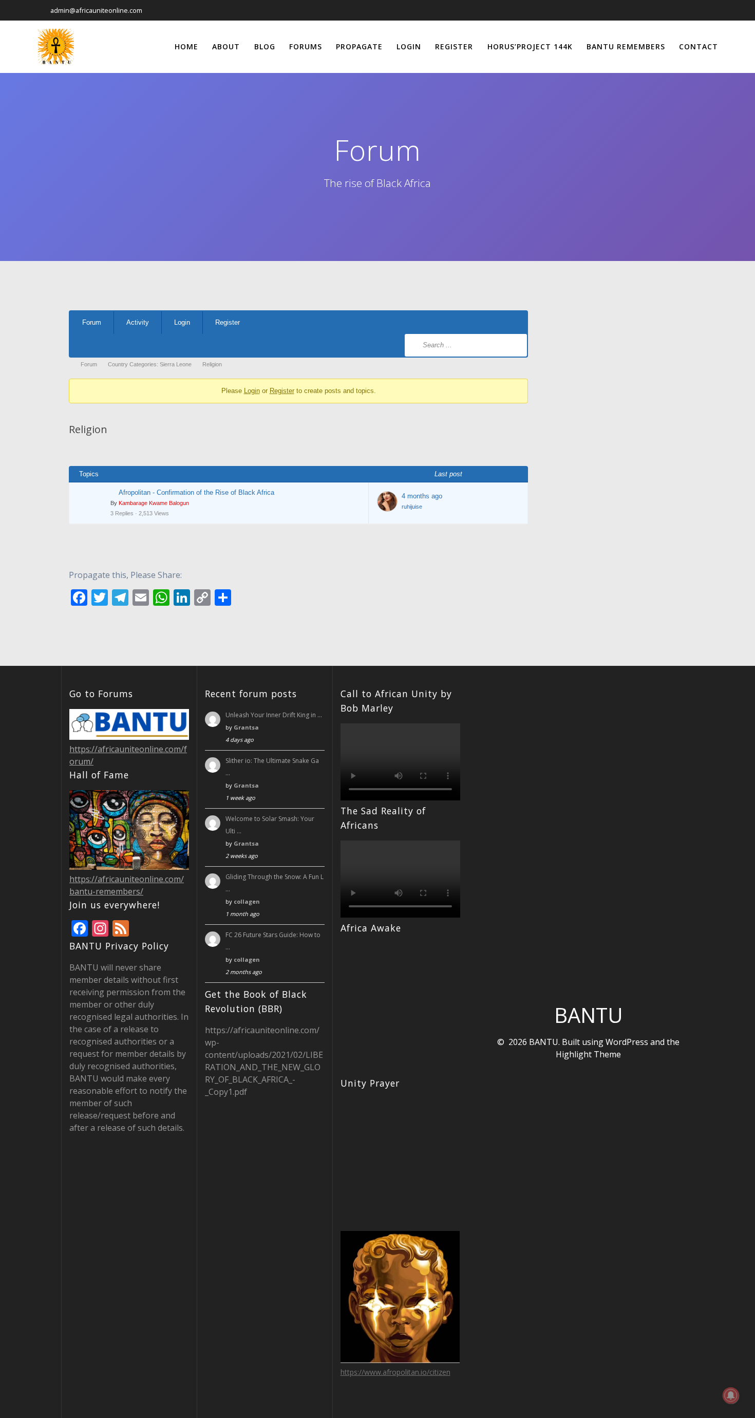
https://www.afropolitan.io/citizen (395, 1372)
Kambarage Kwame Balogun (154, 503)
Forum (91, 322)
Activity (137, 322)
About (226, 46)
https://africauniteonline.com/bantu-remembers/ (126, 885)
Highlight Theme (588, 1054)
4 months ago (422, 496)
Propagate (359, 46)
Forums (305, 46)
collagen (247, 901)
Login (409, 46)
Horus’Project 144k (530, 46)
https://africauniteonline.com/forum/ (128, 755)
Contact (698, 46)
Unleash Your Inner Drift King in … (273, 715)
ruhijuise (412, 506)
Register (454, 46)
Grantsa (246, 727)
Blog (264, 46)
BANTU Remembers (626, 46)
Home (186, 46)
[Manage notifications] (731, 1395)
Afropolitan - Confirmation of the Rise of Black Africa (196, 492)
